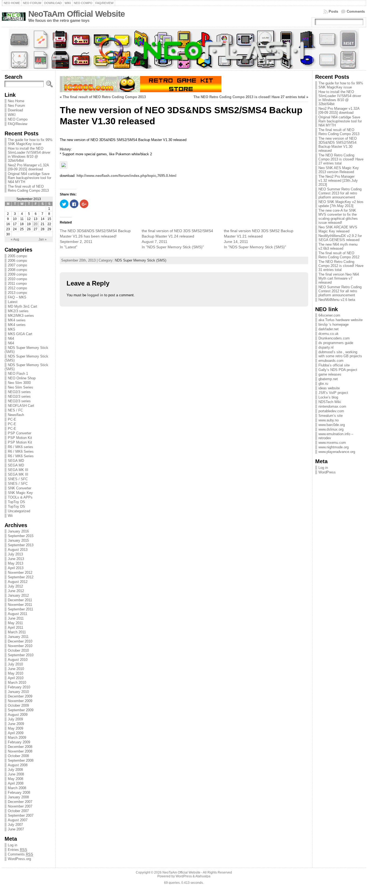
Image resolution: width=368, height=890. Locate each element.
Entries (17, 850)
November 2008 (20, 751)
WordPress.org (19, 859)
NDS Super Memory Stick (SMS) (140, 260)
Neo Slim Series (20, 387)
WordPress (327, 472)
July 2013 (15, 554)
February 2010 (19, 687)
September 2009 (20, 710)
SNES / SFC (18, 479)
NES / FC (15, 410)
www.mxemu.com (332, 443)
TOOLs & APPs (20, 497)
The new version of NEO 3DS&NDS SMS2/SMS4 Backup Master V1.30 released (337, 144)
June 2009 (16, 724)
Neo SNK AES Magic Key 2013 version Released (338, 170)
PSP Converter (19, 433)
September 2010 (20, 655)
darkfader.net (328, 329)
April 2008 (15, 783)
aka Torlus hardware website (340, 320)
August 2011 (17, 614)
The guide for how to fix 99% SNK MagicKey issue (30, 142)
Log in (12, 845)
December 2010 (20, 641)
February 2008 (19, 793)
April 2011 (15, 628)
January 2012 (18, 595)
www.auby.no (328, 420)
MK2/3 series (18, 311)
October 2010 (18, 650)
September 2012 (20, 577)
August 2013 (17, 550)
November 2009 (20, 701)
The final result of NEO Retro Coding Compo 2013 (28, 188)
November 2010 (20, 646)
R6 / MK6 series (20, 447)
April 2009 (15, 733)
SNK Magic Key (20, 493)
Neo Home (16, 101)
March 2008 (17, 788)
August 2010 (17, 660)
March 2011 (17, 632)
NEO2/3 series (19, 392)
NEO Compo (17, 119)
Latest (13, 302)
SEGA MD (16, 461)
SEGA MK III (18, 470)
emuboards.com (330, 361)
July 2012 (15, 586)
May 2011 (15, 623)
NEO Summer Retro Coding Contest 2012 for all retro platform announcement (340, 291)
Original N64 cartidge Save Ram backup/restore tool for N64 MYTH (29, 178)
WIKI (12, 115)
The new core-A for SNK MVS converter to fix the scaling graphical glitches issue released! (338, 216)
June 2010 (16, 669)
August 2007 (17, 820)
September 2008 (20, 760)
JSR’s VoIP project (333, 393)
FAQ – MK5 (17, 297)
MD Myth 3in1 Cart (22, 306)
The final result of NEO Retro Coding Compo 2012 (338, 255)
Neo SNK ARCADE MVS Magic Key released (337, 229)
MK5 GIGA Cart (20, 334)
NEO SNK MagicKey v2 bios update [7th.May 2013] (340, 204)
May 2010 (15, 673)
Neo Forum (16, 106)
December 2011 (20, 600)
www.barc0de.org (331, 425)
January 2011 (18, 637)
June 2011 (16, 618)
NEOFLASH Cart (21, 406)
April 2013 (15, 568)
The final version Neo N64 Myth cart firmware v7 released (338, 278)
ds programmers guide (335, 343)
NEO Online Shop (22, 378)
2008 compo (17, 270)
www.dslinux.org (330, 429)
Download (15, 110)
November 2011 (20, 605)
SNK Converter (19, 488)
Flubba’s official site (334, 365)
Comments (356, 11)
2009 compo (17, 274)
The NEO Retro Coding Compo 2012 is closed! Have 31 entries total (340, 266)
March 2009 (17, 738)
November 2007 (20, 806)
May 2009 (15, 728)
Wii (10, 516)
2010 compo (17, 279)
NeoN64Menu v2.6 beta (336, 300)
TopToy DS (16, 502)
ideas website (329, 388)
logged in (95, 295)
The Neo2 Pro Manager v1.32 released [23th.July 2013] (338, 180)
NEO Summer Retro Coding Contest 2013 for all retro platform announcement (340, 193)
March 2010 (17, 683)
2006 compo (17, 261)
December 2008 (20, 747)
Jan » (43, 239)
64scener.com (329, 315)
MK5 (11, 329)
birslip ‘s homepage (333, 324)
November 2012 (20, 573)
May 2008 (15, 779)
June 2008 (16, 774)
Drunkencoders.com (334, 338)
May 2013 (15, 563)
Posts (333, 11)
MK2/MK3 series (21, 316)
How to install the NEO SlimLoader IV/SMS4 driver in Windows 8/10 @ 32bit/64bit (29, 154)
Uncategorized (19, 511)
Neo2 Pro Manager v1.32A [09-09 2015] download (28, 167)
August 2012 (17, 582)
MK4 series (17, 320)
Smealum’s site (330, 416)
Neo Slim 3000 (19, 383)
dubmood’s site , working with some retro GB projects (340, 354)
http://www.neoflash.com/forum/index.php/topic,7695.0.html (126, 176)
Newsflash (16, 415)
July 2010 (15, 664)
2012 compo (17, 288)
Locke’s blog (328, 397)
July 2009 (15, 719)
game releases (329, 374)
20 (35, 224)
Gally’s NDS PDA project (337, 370)
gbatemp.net (328, 379)
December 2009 (20, 696)
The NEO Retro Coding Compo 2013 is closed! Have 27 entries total (249, 97)
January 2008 (18, 797)
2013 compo (17, 293)
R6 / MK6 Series (21, 451)
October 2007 (18, 811)
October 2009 (18, 705)
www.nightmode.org (333, 447)
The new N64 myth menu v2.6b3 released (337, 246)
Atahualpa (202, 876)
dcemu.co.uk (328, 334)
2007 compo (17, 265)
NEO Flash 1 (18, 374)
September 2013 (20, 545)
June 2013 (16, 559)
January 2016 (18, 531)
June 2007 (16, 829)
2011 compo (17, 283)
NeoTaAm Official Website (76, 14)
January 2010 (18, 692)
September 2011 (20, 609)
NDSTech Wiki (329, 402)
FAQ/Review (17, 124)
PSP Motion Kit (20, 438)
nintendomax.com (332, 406)
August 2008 (17, 765)
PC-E (12, 419)
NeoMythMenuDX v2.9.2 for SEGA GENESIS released (340, 238)
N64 (11, 338)
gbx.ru (323, 384)
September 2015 (20, 536)
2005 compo (17, 256)
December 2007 (20, 802)
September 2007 (20, 815)
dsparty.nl (326, 347)
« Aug (15, 239)
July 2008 (15, 770)
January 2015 (18, 540)
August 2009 (17, 715)
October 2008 (18, 756)
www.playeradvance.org (336, 452)
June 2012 (16, 591)
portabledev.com (331, 411)
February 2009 (19, 742)
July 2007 (15, 825)
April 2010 (15, 678)
